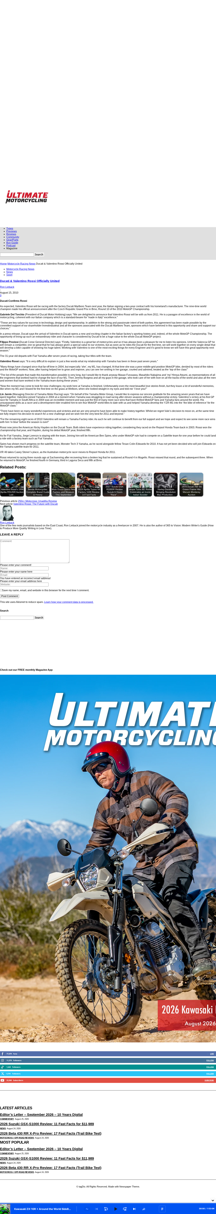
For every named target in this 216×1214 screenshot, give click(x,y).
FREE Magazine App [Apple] (31, 192)
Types (9, 228)
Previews (11, 231)
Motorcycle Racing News (21, 263)
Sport (9, 274)
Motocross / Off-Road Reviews (17, 1138)
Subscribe (209, 1080)
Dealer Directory (136, 192)
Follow (210, 1060)
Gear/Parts (12, 239)
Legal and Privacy (78, 192)
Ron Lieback (7, 287)
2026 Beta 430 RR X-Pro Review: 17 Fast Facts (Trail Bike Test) (50, 1133)
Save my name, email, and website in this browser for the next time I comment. (45, 590)
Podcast (10, 245)
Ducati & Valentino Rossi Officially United (30, 281)
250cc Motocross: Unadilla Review (37, 501)
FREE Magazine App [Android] (56, 192)
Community (12, 237)
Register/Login (11, 192)
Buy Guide (12, 242)
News (9, 272)
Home (3, 263)
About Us (92, 192)
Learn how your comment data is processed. (68, 602)
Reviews (11, 234)
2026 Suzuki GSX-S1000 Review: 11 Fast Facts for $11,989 (47, 1124)
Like (212, 1054)
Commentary (7, 1119)
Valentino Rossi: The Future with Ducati (35, 504)
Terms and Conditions (119, 192)
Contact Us (103, 192)
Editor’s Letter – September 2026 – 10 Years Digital (41, 1115)
